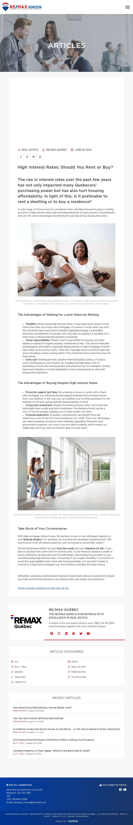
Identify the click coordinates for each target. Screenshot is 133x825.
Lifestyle (20, 682)
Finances (20, 677)
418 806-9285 (19, 799)
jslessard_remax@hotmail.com (29, 802)
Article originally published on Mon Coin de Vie (43, 588)
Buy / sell (20, 667)
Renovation (78, 672)
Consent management (78, 816)
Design (18, 672)
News (74, 662)
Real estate (29, 150)
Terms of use (58, 816)
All (16, 662)
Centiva (72, 821)
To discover (78, 677)
